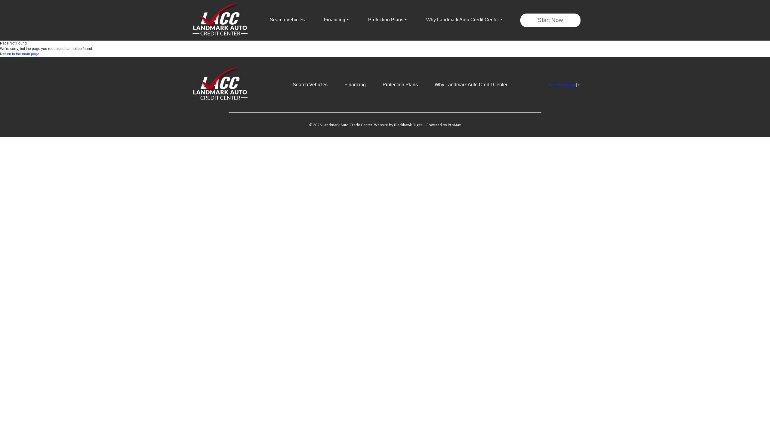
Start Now (550, 20)
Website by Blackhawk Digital (399, 124)
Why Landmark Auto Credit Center (471, 84)
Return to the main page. (20, 54)
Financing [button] (334, 19)
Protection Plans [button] (385, 19)
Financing (355, 84)
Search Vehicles (287, 19)
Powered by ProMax (444, 124)
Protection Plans (400, 84)
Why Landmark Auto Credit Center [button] (462, 19)
